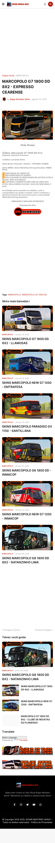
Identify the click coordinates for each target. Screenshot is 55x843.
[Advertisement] (27, 42)
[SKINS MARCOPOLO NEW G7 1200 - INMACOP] (27, 493)
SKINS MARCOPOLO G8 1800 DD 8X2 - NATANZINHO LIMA (25, 560)
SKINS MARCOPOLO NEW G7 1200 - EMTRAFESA (26, 385)
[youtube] (34, 804)
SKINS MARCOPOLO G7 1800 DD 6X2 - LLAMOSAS (25, 341)
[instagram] (21, 804)
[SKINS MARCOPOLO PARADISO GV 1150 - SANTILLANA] (27, 406)
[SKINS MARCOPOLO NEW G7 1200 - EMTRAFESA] (27, 362)
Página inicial (8, 76)
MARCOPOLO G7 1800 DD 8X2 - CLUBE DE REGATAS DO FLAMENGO (35, 719)
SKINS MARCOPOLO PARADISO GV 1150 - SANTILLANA (27, 428)
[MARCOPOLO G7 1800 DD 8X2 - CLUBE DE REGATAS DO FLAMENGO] (10, 720)
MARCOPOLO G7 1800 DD (34, 295)
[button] (3, 4)
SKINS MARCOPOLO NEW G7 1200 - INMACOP (26, 516)
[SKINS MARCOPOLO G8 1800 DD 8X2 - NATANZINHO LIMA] (27, 537)
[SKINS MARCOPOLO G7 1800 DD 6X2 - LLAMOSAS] (27, 318)
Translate (23, 740)
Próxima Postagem (43, 630)
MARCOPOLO (22, 76)
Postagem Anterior (12, 630)
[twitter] (27, 804)
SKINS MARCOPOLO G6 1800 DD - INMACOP (26, 472)
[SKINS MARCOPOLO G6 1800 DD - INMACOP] (27, 450)
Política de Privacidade (41, 822)
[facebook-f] (14, 804)
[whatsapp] (40, 804)
